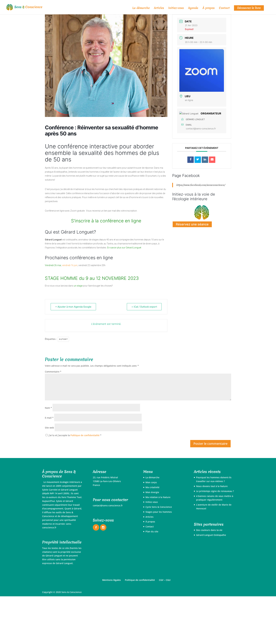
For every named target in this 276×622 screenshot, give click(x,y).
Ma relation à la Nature (158, 497)
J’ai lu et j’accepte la (75, 435)
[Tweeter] (198, 159)
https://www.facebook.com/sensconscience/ (200, 185)
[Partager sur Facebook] (190, 159)
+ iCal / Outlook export (144, 306)
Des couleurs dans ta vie (209, 530)
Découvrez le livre (249, 8)
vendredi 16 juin (69, 265)
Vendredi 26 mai (53, 265)
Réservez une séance (192, 224)
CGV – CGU (164, 579)
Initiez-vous (176, 8)
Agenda (193, 8)
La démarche (141, 8)
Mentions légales (111, 579)
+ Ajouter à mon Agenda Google (73, 306)
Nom (48, 407)
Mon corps (151, 482)
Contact (224, 8)
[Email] (212, 159)
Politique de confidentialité (85, 435)
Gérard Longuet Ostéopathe (211, 534)
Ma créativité (152, 487)
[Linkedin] (205, 159)
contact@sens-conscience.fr (201, 128)
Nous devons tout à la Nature (212, 486)
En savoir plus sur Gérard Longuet (124, 247)
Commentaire (53, 371)
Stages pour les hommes (159, 511)
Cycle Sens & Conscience (159, 506)
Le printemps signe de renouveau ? (215, 491)
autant (63, 339)
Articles (159, 8)
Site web (49, 427)
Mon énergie (152, 492)
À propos (209, 8)
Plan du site (152, 531)
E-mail (49, 417)
